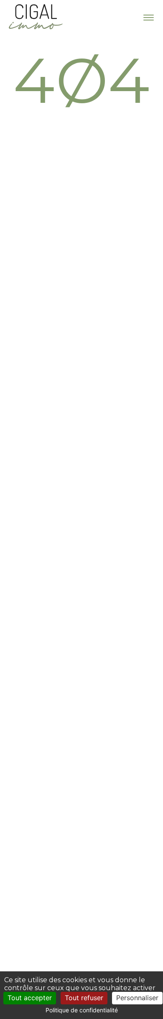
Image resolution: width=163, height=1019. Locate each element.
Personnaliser (137, 998)
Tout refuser (84, 998)
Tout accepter (30, 998)
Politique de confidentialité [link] (82, 1010)
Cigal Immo (35, 16)
